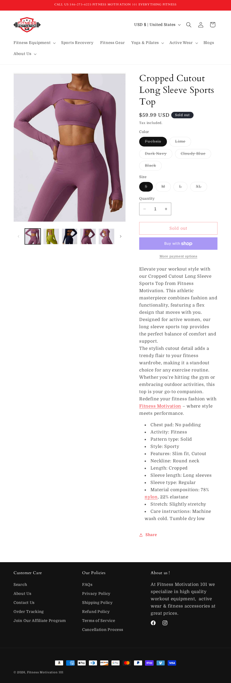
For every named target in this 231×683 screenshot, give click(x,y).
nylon (151, 497)
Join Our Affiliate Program (40, 621)
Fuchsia (156, 143)
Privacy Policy (96, 593)
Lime (183, 143)
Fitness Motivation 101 (45, 672)
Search (20, 584)
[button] (34, 42)
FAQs (87, 584)
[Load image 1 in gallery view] (33, 236)
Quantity (147, 199)
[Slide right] (121, 236)
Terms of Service (98, 621)
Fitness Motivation (160, 406)
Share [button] (151, 535)
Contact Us (24, 602)
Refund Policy (96, 612)
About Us (22, 593)
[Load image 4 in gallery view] (70, 236)
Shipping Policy (97, 602)
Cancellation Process (102, 630)
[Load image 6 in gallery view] (106, 236)
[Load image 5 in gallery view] (88, 236)
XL (201, 188)
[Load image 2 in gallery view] (51, 236)
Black (153, 167)
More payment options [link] (178, 256)
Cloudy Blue (196, 155)
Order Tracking (29, 612)
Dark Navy (158, 155)
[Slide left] (18, 236)
